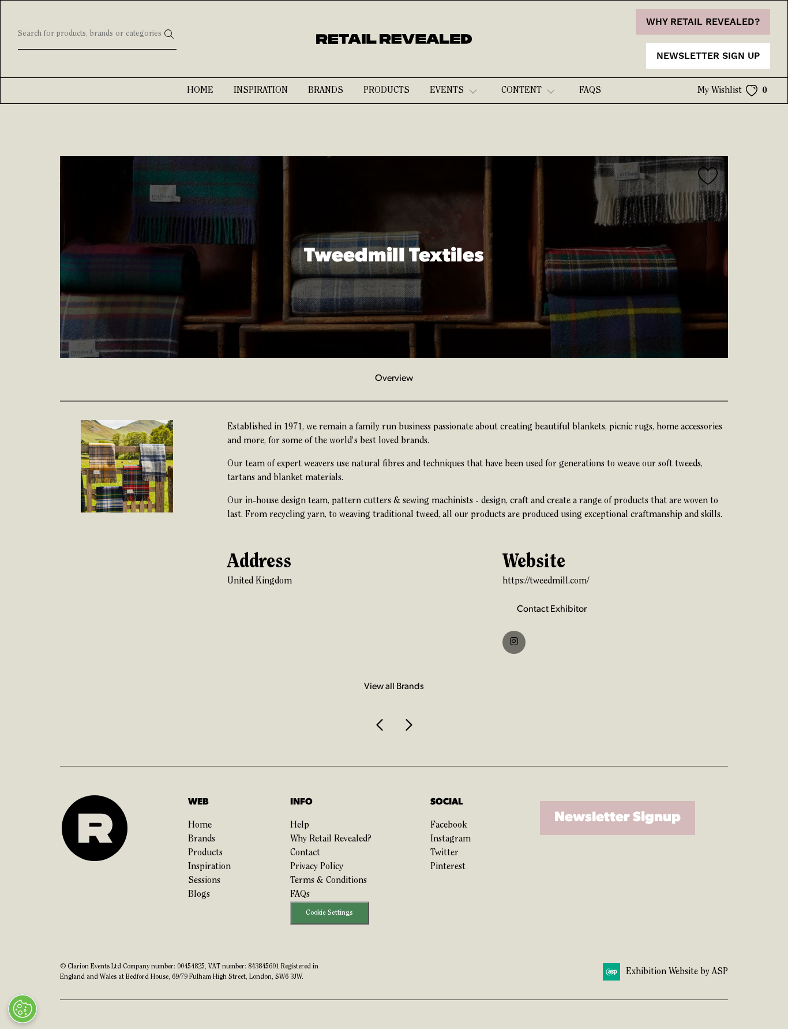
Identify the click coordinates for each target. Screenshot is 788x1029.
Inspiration (261, 90)
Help (299, 825)
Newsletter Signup (617, 818)
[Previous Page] (380, 725)
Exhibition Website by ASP (677, 971)
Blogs (199, 894)
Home (200, 90)
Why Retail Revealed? (331, 839)
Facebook (448, 825)
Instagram (450, 839)
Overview (394, 378)
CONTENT (521, 90)
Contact (305, 853)
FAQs (300, 894)
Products (386, 90)
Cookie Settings (329, 912)
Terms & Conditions (328, 880)
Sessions (204, 880)
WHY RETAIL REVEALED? (703, 22)
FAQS (590, 90)
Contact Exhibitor (552, 609)
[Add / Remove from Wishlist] (708, 177)
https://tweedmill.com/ (545, 581)
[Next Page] (407, 725)
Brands (325, 90)
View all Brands (394, 686)
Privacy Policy (316, 866)
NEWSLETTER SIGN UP (708, 56)
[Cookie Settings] (22, 1008)
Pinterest (448, 866)
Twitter (444, 853)
